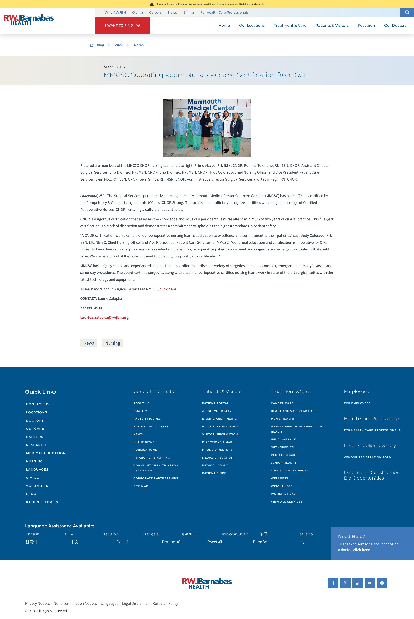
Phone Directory (217, 449)
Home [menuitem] (224, 25)
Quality (140, 411)
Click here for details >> (252, 4)
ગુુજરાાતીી (189, 534)
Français (150, 534)
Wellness (279, 478)
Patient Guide (214, 473)
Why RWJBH (115, 12)
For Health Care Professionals (224, 12)
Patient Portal (215, 403)
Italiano (306, 534)
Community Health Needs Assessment (155, 468)
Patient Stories (42, 502)
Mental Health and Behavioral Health (299, 429)
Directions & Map (217, 442)
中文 (75, 541)
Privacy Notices (37, 604)
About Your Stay (217, 411)
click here (168, 289)
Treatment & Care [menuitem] (290, 25)
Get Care (35, 429)
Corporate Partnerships (155, 478)
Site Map (140, 486)
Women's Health (285, 493)
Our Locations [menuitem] (252, 25)
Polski (122, 541)
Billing (188, 12)
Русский (214, 541)
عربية (68, 534)
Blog (100, 45)
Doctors (35, 420)
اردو (302, 541)
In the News (143, 442)
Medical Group (215, 465)
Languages (37, 469)
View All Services (287, 501)
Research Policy (165, 604)
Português (172, 541)
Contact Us (37, 404)
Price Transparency (220, 426)
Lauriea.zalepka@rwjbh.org (104, 317)
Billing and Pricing (219, 418)
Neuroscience (283, 439)
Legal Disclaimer (135, 604)
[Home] (47, 21)
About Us (141, 403)
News (172, 12)
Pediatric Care (284, 455)
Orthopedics (282, 447)
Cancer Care (282, 403)
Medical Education (46, 453)
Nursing (112, 343)
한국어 (31, 541)
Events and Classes (151, 426)
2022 (119, 45)
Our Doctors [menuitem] (395, 25)
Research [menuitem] (366, 25)
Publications (145, 449)
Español (260, 541)
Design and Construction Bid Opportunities (372, 475)
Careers (155, 12)
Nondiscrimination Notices (75, 604)
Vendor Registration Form (368, 457)
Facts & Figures (147, 418)
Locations (36, 412)
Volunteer (37, 486)
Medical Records (217, 457)
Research (36, 445)
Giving (137, 12)
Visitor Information (220, 434)
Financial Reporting (151, 457)
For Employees (357, 403)
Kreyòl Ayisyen (234, 534)
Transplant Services (289, 470)
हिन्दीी (263, 534)
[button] (407, 12)
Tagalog (111, 534)
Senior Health (283, 462)
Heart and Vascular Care (294, 411)
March (139, 45)
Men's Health (282, 418)
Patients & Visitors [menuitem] (332, 25)
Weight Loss (282, 486)
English (32, 534)
